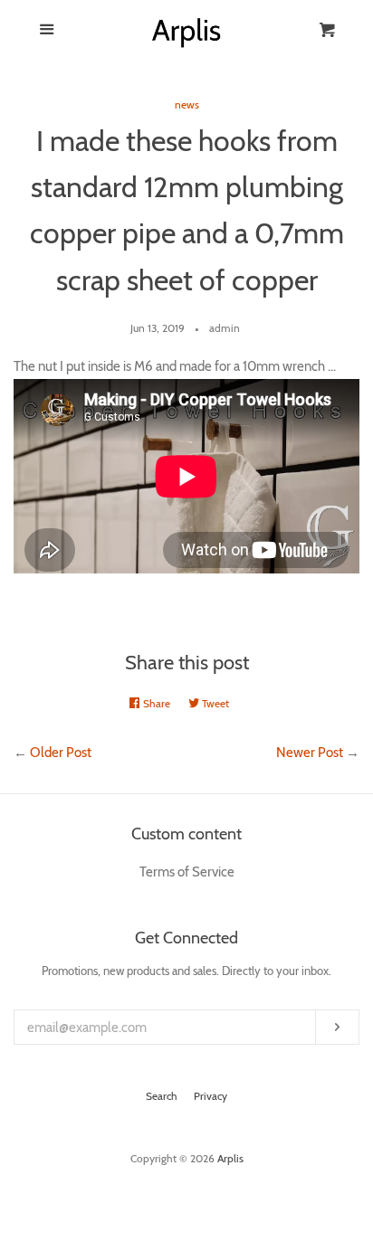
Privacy (210, 1096)
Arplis (230, 1158)
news (187, 104)
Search (161, 1096)
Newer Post (309, 752)
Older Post (60, 752)
